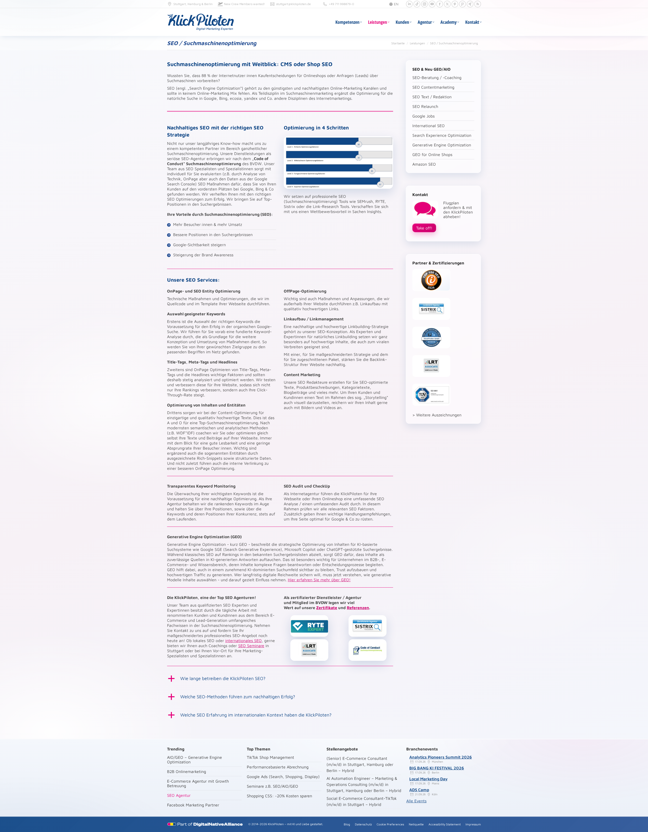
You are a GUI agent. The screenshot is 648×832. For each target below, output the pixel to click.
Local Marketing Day (428, 779)
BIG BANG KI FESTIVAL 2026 (436, 768)
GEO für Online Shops (432, 154)
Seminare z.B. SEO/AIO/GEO (272, 786)
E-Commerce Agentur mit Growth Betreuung (198, 783)
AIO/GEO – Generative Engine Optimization (194, 759)
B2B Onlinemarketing (186, 771)
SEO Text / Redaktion (432, 96)
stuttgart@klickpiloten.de (293, 4)
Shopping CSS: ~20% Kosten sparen (279, 796)
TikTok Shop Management (270, 757)
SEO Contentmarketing (433, 87)
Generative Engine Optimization (441, 145)
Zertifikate (326, 607)
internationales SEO (243, 640)
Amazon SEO (424, 164)
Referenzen (358, 607)
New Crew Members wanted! (244, 4)
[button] (280, 678)
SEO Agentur (179, 795)
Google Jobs (423, 116)
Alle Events (416, 801)
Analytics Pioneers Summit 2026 (440, 757)
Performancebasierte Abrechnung (278, 767)
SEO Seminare (251, 645)
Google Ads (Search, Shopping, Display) (283, 776)
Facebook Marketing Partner (193, 805)
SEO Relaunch (425, 106)
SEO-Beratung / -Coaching (436, 77)
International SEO (428, 125)
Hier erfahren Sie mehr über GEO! (319, 579)
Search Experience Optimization (441, 135)
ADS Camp (419, 789)
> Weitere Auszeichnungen (436, 415)
